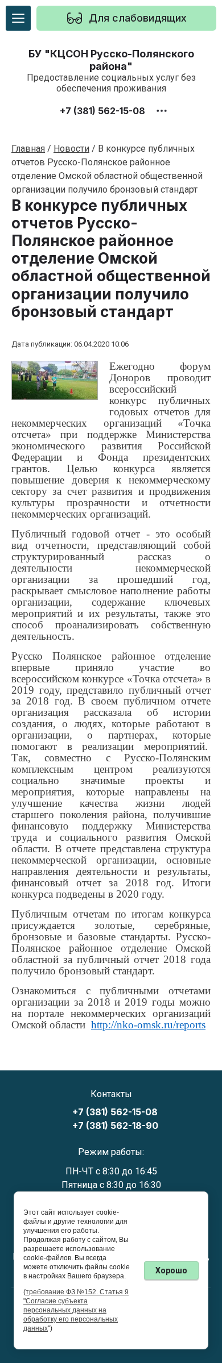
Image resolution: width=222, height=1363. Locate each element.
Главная (28, 148)
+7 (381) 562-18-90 (115, 1125)
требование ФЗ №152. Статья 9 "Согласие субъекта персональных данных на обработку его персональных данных (76, 1310)
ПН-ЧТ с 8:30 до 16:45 (111, 1171)
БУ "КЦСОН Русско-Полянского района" (111, 60)
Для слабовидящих (138, 18)
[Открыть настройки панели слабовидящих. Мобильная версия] (74, 18)
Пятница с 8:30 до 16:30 (111, 1184)
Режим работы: (111, 1152)
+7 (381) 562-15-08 (102, 110)
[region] (126, 18)
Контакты (111, 1094)
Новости (71, 148)
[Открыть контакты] (161, 110)
